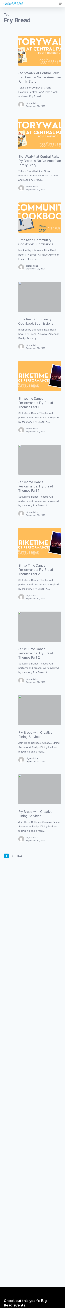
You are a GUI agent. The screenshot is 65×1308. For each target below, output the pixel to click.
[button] (60, 3)
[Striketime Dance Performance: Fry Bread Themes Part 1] (39, 376)
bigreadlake (32, 103)
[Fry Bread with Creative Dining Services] (39, 710)
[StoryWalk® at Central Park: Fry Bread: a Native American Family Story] (39, 51)
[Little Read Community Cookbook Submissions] (39, 217)
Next (19, 856)
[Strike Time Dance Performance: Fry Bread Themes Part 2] (39, 543)
